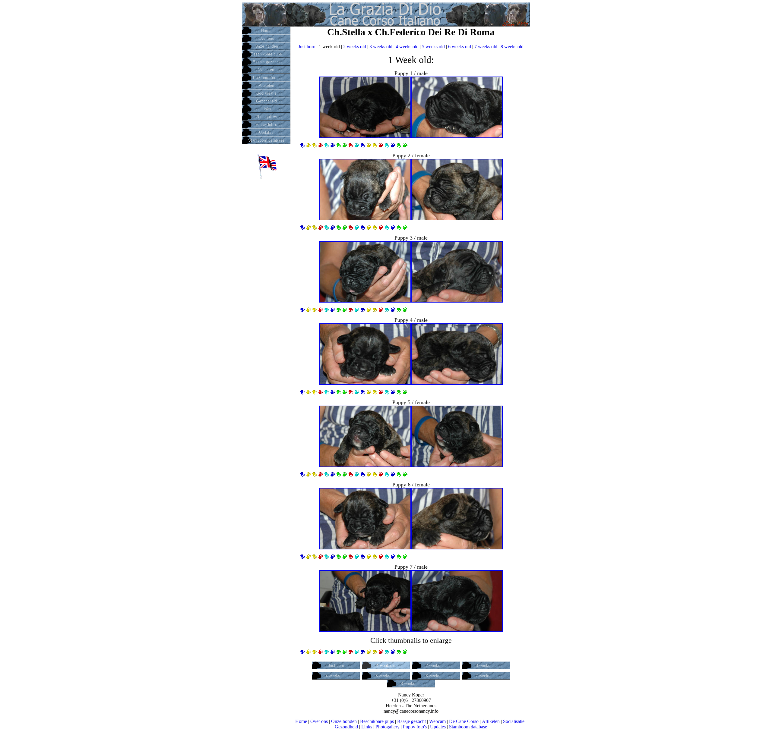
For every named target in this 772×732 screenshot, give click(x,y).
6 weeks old (459, 46)
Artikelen (491, 721)
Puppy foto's (415, 726)
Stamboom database (468, 726)
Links (366, 726)
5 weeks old (433, 46)
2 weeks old (354, 46)
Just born (306, 46)
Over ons (319, 721)
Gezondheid (346, 726)
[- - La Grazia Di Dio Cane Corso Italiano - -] (365, 136)
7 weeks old (485, 46)
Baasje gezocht (411, 721)
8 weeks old (512, 46)
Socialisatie (513, 721)
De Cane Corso (464, 721)
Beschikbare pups (377, 721)
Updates (438, 726)
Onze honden (344, 721)
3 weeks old (380, 46)
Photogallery (387, 726)
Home (301, 721)
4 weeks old (407, 46)
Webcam (437, 721)
